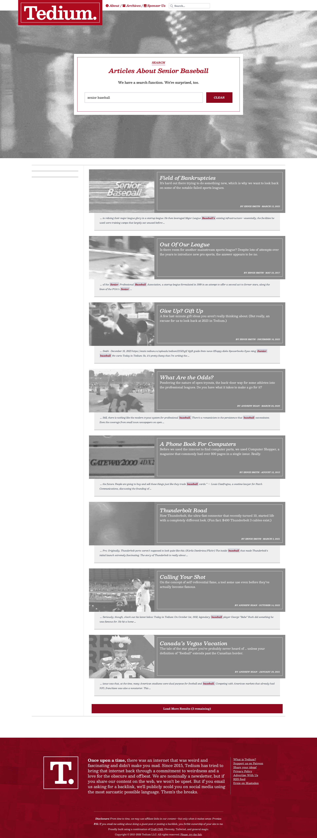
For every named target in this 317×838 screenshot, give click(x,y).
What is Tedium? (244, 759)
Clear (219, 97)
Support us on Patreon (248, 763)
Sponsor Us (156, 5)
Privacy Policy (242, 771)
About (114, 5)
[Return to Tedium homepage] (60, 12)
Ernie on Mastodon (246, 783)
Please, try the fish (191, 834)
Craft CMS (157, 829)
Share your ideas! (245, 767)
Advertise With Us (245, 775)
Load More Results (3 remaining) (187, 708)
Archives (133, 5)
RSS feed (239, 779)
